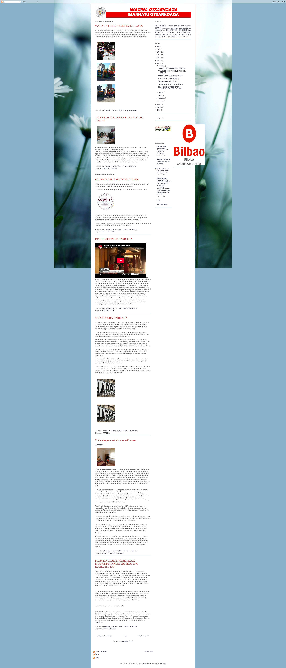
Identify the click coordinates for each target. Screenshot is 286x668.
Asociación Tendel (163, 159)
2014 (159, 55)
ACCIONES (105, 553)
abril (160, 95)
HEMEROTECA (171, 30)
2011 (159, 63)
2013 (159, 58)
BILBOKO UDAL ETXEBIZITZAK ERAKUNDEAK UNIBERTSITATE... (170, 88)
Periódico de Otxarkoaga (161, 147)
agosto (161, 92)
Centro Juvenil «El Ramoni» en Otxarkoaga (162, 151)
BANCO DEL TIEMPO (109, 168)
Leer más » (98, 622)
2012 (159, 60)
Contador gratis (149, 651)
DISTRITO (158, 28)
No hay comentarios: (131, 110)
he (164, 30)
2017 (159, 46)
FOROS (188, 28)
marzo (161, 98)
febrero (161, 101)
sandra (97, 657)
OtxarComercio (162, 178)
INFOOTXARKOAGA (184, 32)
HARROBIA (106, 310)
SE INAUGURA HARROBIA (111, 317)
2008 (159, 110)
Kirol (158, 200)
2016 (159, 49)
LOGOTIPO (173, 34)
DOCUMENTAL (166, 28)
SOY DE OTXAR (169, 36)
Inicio (124, 636)
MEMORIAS (181, 34)
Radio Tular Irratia (163, 169)
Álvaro (97, 654)
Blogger (163, 663)
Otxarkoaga (158, 118)
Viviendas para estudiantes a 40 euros (115, 440)
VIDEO (112, 310)
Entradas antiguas (143, 636)
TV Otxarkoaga (162, 204)
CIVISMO (188, 26)
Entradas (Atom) (127, 641)
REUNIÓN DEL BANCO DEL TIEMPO (117, 179)
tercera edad (179, 36)
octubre (161, 66)
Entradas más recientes (104, 636)
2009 (159, 107)
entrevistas (174, 28)
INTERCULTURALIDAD (162, 34)
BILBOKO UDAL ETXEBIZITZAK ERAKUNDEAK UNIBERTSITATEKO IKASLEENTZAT (116, 563)
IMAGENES (170, 32)
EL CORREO (99, 445)
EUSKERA (182, 28)
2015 (159, 52)
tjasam (144, 663)
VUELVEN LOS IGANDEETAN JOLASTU (119, 25)
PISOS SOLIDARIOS (117, 553)
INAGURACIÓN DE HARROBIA (113, 239)
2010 (159, 104)
